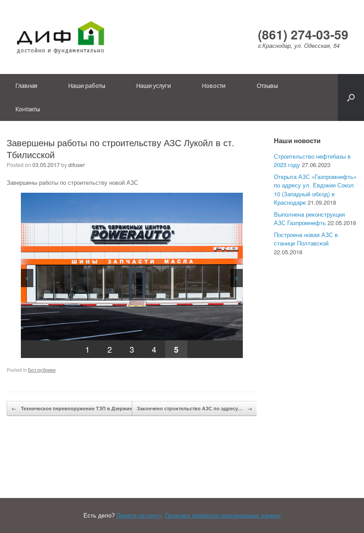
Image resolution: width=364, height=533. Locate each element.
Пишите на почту (138, 515)
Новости (214, 85)
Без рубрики (41, 369)
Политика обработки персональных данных (223, 515)
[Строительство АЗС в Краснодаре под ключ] (60, 37)
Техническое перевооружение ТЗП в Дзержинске (76, 408)
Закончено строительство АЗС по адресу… (194, 408)
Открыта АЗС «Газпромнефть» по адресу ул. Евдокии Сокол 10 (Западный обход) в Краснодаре (315, 189)
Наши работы (86, 85)
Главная (26, 85)
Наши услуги (153, 85)
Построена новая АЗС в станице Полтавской (306, 239)
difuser (76, 164)
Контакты (28, 109)
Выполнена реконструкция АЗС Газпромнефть (309, 218)
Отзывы (267, 85)
